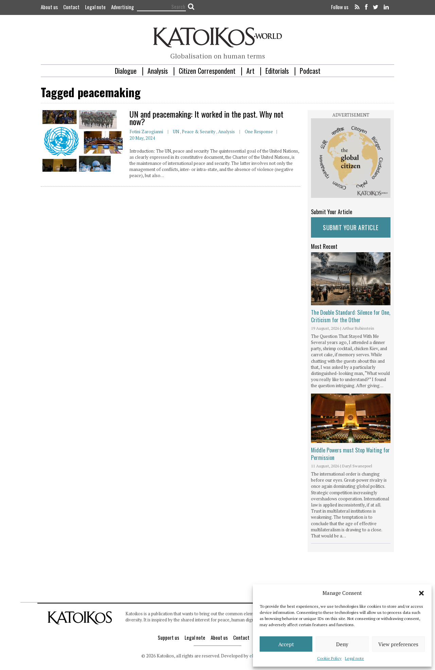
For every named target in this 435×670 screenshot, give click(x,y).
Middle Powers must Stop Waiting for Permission (350, 454)
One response (259, 131)
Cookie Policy (329, 658)
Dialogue (126, 71)
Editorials (277, 71)
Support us (168, 637)
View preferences (398, 644)
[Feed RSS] (357, 7)
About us (49, 7)
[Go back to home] (217, 36)
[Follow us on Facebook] (366, 7)
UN (176, 131)
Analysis (157, 71)
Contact (71, 7)
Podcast (310, 71)
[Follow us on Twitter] (375, 7)
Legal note (354, 658)
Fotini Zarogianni (146, 131)
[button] (421, 593)
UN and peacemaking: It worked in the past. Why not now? (206, 117)
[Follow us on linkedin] (385, 7)
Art (250, 71)
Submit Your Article (351, 227)
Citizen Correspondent (207, 71)
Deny (342, 644)
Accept (286, 644)
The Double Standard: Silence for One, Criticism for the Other (350, 316)
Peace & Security (198, 131)
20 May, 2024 (142, 138)
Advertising (122, 7)
